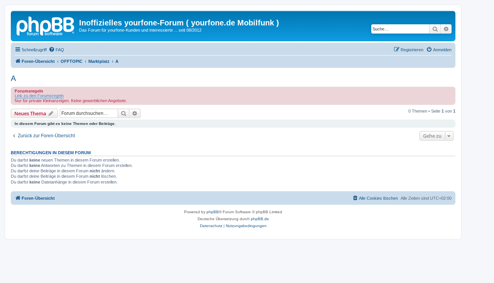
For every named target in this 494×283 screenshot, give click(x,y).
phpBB (212, 212)
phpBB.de (260, 219)
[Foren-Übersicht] (46, 25)
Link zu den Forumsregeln (39, 95)
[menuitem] (56, 49)
